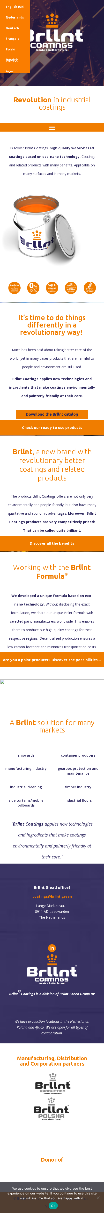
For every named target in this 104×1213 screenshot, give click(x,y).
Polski (10, 49)
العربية (10, 71)
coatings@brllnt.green (52, 896)
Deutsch (12, 28)
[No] (98, 1197)
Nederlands (15, 17)
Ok (53, 1206)
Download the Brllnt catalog (52, 414)
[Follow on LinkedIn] (52, 948)
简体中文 (12, 60)
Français (12, 39)
